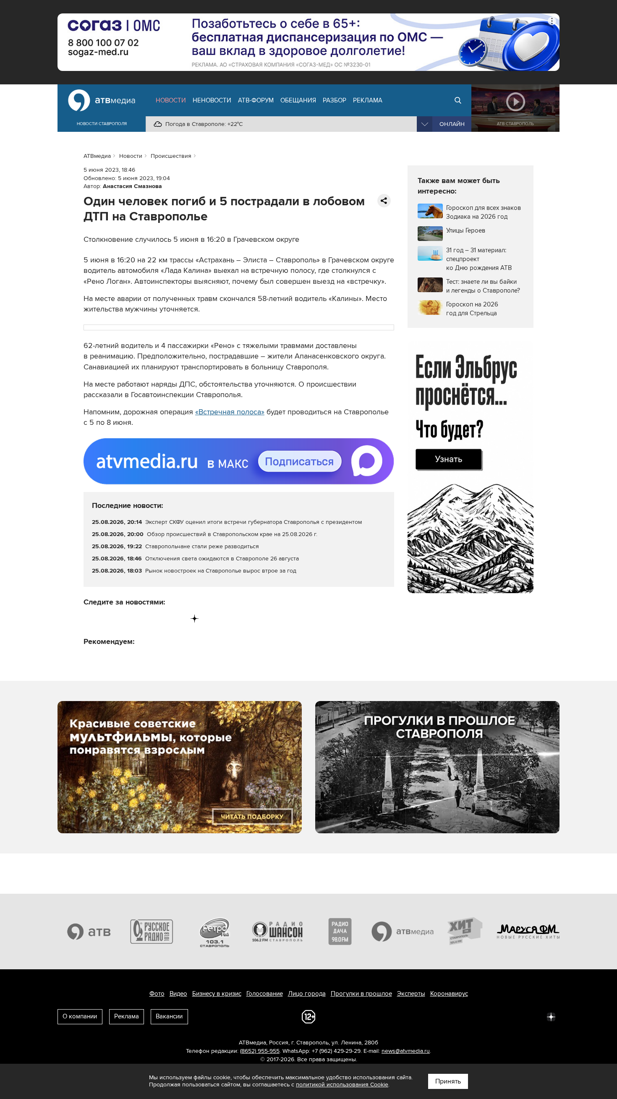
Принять (448, 1081)
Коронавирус (449, 993)
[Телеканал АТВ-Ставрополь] (89, 931)
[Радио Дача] (339, 931)
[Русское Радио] (151, 931)
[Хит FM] (465, 931)
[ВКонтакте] (90, 618)
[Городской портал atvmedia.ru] (402, 931)
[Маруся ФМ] (528, 931)
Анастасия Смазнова (132, 186)
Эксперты (411, 993)
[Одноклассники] (125, 618)
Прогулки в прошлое (361, 993)
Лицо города (307, 993)
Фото (157, 993)
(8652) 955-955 (260, 1051)
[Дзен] (194, 618)
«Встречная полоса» (229, 411)
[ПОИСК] (458, 100)
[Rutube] (177, 618)
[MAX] (142, 618)
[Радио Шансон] (277, 931)
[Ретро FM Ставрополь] (214, 931)
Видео (178, 993)
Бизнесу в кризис (216, 993)
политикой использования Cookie (342, 1084)
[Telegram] (107, 618)
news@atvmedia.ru (406, 1051)
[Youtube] (159, 618)
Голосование (264, 993)
